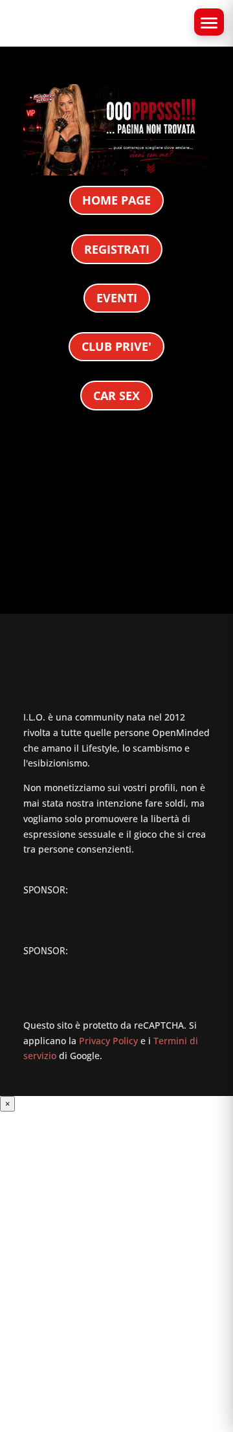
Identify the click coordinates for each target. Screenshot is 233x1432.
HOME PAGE (116, 200)
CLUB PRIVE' (116, 346)
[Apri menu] (209, 22)
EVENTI (116, 298)
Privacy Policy (108, 1041)
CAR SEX (116, 395)
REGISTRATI (117, 249)
